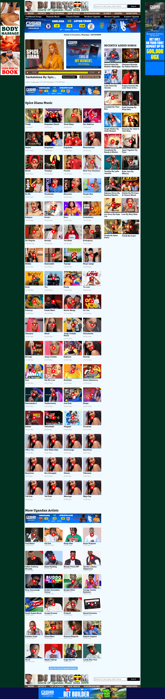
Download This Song (91, 77)
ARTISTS (42, 13)
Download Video (69, 77)
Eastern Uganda (131, 17)
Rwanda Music (53, 17)
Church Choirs (72, 17)
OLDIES (107, 13)
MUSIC (31, 13)
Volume (98, 72)
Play (27, 73)
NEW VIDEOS (74, 13)
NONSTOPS (131, 13)
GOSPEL (119, 13)
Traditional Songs (33, 17)
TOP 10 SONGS (57, 13)
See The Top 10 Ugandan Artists (63, 668)
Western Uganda (112, 17)
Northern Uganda (92, 17)
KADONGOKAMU (92, 13)
